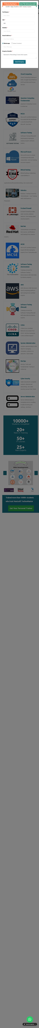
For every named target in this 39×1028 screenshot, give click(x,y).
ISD (3, 19)
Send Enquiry (19, 62)
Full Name (5, 12)
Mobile (5, 27)
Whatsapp (12, 43)
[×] (37, 5)
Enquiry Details (7, 51)
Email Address (7, 35)
